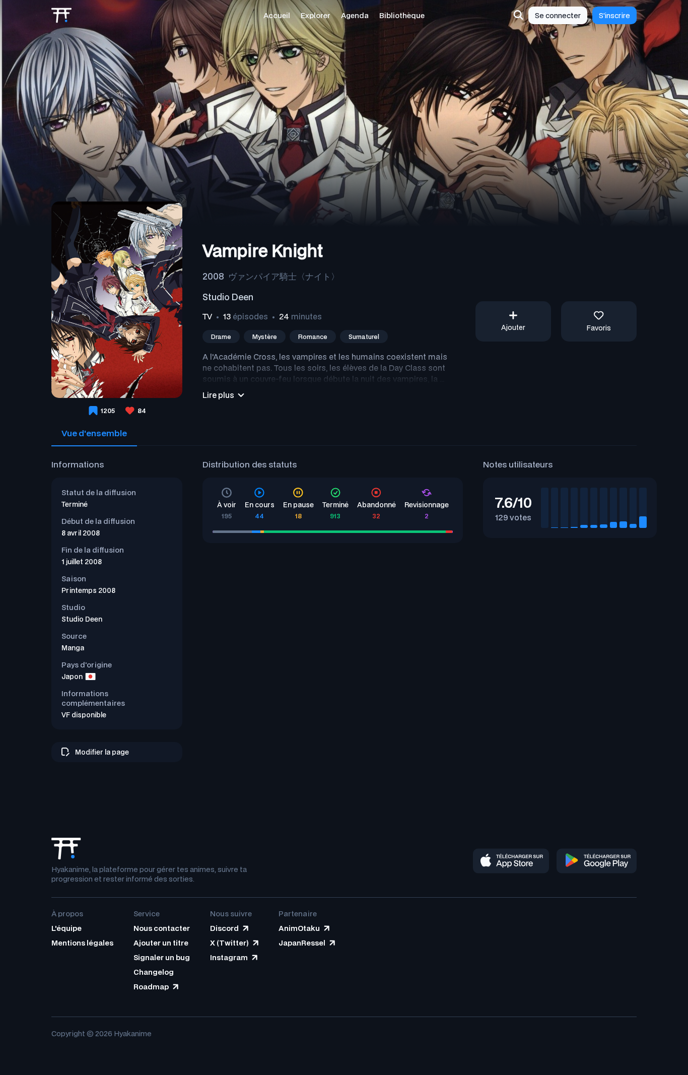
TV (207, 316)
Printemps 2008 (88, 590)
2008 (213, 276)
